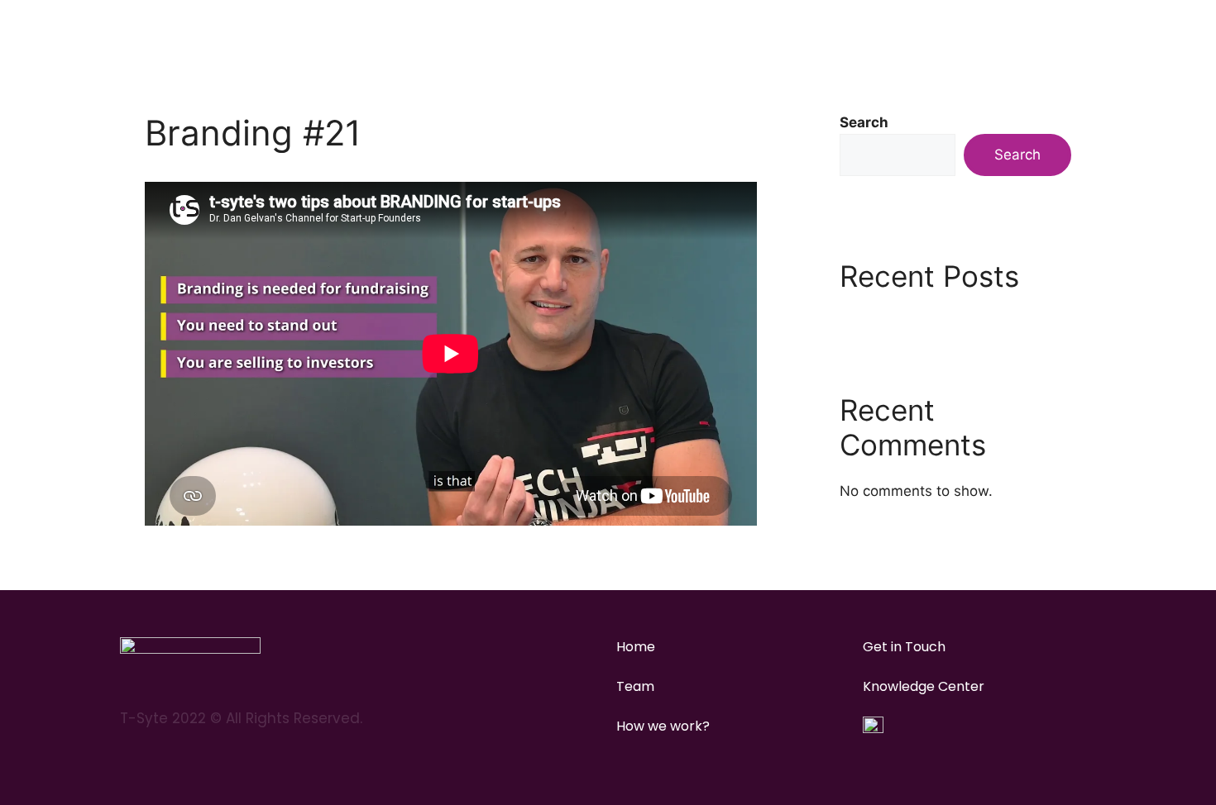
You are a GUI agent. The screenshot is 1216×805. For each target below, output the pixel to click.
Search (864, 122)
